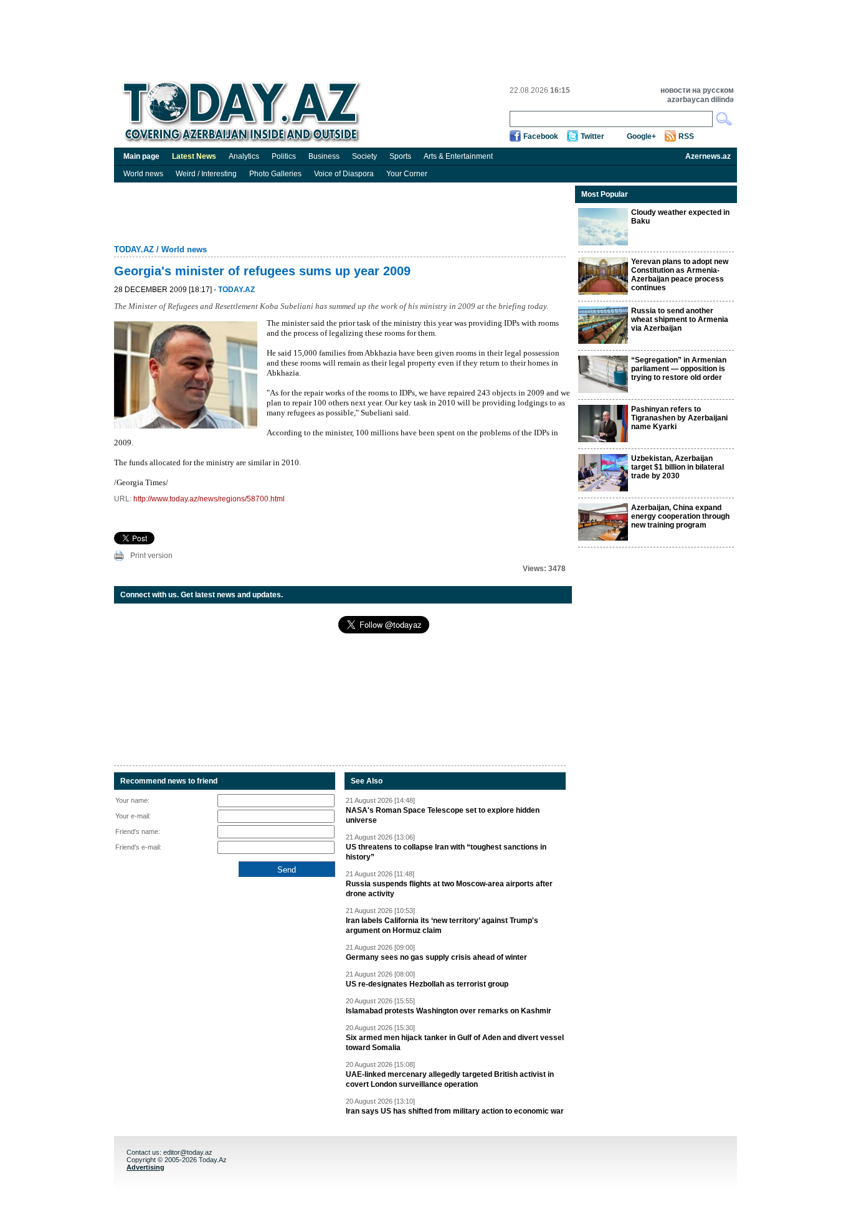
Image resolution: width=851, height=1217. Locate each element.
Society (364, 156)
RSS (686, 136)
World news (143, 173)
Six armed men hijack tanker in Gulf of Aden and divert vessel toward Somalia (455, 1042)
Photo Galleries (275, 173)
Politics (284, 156)
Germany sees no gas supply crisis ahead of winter (436, 957)
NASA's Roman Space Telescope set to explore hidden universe (443, 815)
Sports (400, 156)
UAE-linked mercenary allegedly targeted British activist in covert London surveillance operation (450, 1079)
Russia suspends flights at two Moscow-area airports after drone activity (449, 888)
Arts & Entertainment (458, 156)
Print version (151, 555)
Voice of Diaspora (344, 173)
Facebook (540, 136)
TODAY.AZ (134, 249)
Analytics (244, 156)
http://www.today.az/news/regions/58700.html (209, 499)
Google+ (641, 136)
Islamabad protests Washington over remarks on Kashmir (448, 1010)
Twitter (592, 136)
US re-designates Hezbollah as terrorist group (427, 984)
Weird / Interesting (206, 173)
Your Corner (406, 173)
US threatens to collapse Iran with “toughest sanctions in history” (446, 852)
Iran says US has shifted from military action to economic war (455, 1111)
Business (324, 156)
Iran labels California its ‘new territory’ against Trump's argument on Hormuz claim (442, 925)
